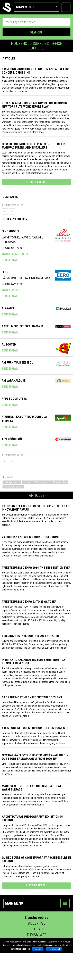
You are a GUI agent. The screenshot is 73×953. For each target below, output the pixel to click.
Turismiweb (37, 935)
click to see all (36, 885)
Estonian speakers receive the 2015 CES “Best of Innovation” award (36, 507)
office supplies (59, 482)
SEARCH (36, 32)
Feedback (37, 929)
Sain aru (38, 949)
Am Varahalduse (13, 380)
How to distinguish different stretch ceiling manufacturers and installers (34, 145)
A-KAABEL (8, 308)
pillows (26, 482)
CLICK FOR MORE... (36, 182)
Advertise (36, 923)
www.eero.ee (10, 290)
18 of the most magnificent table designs (32, 697)
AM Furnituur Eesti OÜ (17, 362)
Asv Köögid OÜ (12, 439)
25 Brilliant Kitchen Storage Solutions (30, 537)
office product (41, 482)
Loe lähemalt (54, 949)
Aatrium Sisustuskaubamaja (22, 326)
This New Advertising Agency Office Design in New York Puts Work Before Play (34, 104)
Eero (5, 272)
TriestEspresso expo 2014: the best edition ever (36, 567)
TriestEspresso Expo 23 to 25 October (29, 601)
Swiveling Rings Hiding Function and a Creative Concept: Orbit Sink (36, 70)
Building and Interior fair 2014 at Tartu (30, 636)
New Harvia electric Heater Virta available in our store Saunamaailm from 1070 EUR (35, 756)
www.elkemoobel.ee (16, 254)
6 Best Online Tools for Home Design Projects (35, 728)
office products (12, 482)
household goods (13, 486)
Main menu (25, 7)
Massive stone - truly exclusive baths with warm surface (33, 787)
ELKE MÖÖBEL (11, 231)
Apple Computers (14, 398)
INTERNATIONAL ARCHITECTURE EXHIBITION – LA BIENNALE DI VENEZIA (33, 661)
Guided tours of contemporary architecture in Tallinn (36, 859)
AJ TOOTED (9, 344)
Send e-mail (10, 260)
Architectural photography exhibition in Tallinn (32, 818)
